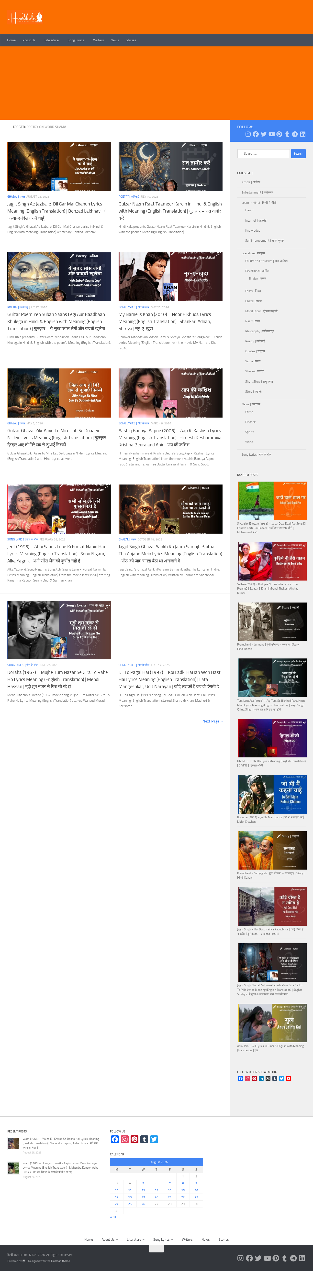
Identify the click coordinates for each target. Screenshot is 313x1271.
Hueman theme (60, 1261)
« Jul (113, 1217)
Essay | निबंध (253, 291)
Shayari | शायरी (254, 371)
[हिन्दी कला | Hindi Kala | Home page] (25, 17)
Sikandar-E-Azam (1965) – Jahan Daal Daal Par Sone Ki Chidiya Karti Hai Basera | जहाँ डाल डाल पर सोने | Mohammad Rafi (271, 528)
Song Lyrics (76, 40)
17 (116, 1197)
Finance (250, 422)
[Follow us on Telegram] (295, 134)
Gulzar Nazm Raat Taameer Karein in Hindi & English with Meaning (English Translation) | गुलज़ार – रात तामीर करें (170, 211)
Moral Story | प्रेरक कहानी (261, 311)
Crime (249, 412)
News (115, 40)
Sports (249, 432)
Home (11, 40)
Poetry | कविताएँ (129, 196)
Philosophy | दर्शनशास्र (259, 331)
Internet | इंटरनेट (256, 220)
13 (156, 1190)
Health (249, 210)
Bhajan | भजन (257, 278)
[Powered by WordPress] (23, 1261)
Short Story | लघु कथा (259, 381)
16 (196, 1190)
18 (130, 1197)
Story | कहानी (253, 391)
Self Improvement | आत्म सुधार (264, 240)
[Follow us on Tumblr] (287, 134)
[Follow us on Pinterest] (279, 134)
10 (116, 1190)
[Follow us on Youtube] (271, 134)
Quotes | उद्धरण (255, 351)
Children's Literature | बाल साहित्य (266, 261)
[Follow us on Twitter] (264, 134)
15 (183, 1190)
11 (130, 1190)
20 (156, 1197)
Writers (98, 40)
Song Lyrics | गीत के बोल (134, 307)
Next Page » (212, 721)
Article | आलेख (251, 182)
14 (169, 1190)
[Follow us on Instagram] (248, 134)
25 (130, 1204)
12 (143, 1190)
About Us (28, 40)
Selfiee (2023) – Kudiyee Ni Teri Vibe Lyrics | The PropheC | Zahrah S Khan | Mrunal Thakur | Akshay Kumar (267, 588)
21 (169, 1197)
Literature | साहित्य (253, 253)
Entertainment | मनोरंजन (257, 192)
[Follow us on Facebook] (256, 134)
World (249, 442)
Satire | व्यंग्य (252, 361)
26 (143, 1204)
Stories (131, 40)
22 (183, 1197)
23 (196, 1197)
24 (116, 1204)
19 (143, 1197)
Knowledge (252, 230)
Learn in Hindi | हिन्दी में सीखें (259, 203)
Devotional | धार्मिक (257, 271)
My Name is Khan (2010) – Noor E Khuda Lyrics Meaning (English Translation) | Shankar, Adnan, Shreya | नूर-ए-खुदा (165, 321)
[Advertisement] (156, 83)
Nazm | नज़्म (252, 321)
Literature (52, 40)
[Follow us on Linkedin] (303, 134)
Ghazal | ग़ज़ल (16, 196)
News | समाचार (251, 404)
